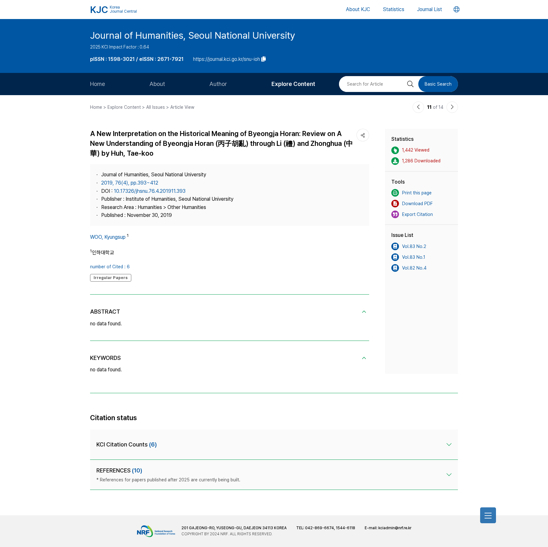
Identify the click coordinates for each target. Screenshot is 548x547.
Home (97, 84)
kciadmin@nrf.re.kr (394, 528)
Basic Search (438, 84)
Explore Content (293, 84)
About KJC (358, 9)
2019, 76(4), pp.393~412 (129, 183)
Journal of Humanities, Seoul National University (192, 35)
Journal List (429, 9)
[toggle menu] (488, 515)
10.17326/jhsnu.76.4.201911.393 (150, 191)
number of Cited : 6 (110, 266)
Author (218, 84)
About (157, 84)
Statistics (393, 9)
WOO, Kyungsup (108, 237)
